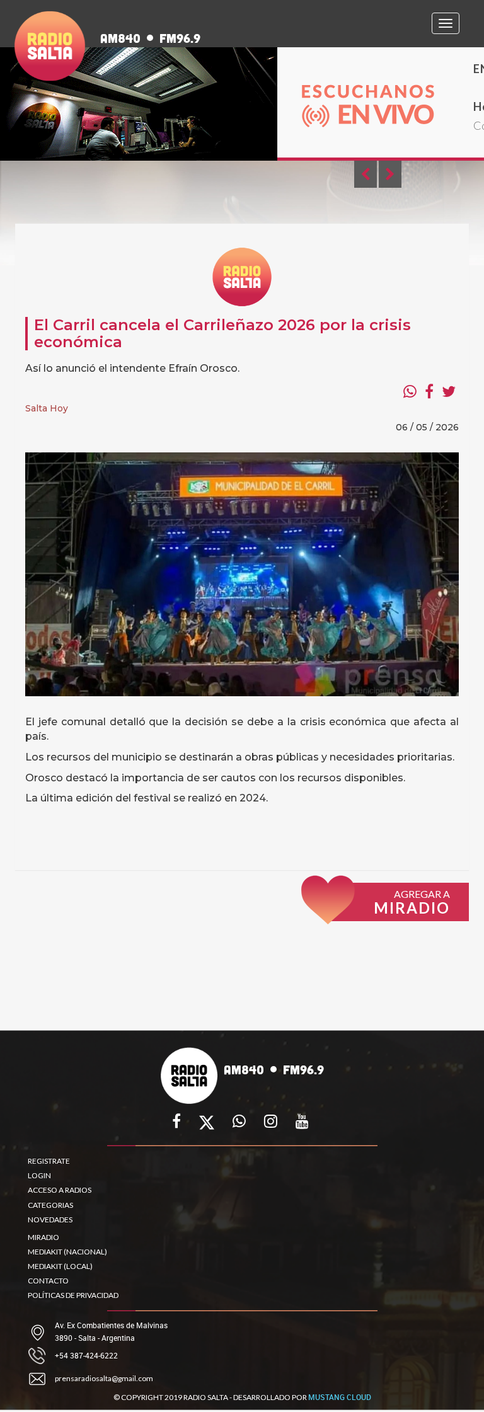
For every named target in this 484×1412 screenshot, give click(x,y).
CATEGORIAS (50, 1205)
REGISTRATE (49, 1161)
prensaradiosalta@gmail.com (104, 1378)
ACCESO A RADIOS (59, 1190)
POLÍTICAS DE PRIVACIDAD (73, 1295)
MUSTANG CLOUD (339, 1397)
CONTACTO (48, 1280)
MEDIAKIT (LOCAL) (60, 1266)
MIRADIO (43, 1237)
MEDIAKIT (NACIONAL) (67, 1251)
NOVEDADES (50, 1219)
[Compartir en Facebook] (429, 391)
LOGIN (39, 1175)
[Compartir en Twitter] (449, 391)
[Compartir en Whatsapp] (410, 391)
